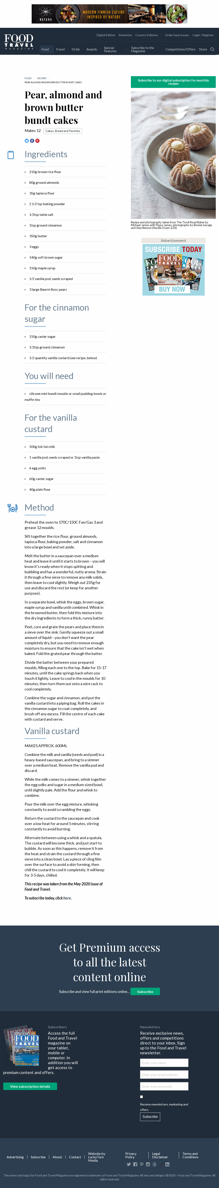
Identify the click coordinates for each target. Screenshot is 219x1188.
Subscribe (145, 991)
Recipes (41, 78)
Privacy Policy (130, 1155)
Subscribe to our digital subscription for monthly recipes (173, 82)
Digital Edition (106, 35)
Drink (76, 49)
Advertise (125, 35)
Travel (60, 49)
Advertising (15, 1157)
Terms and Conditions (190, 1155)
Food (45, 49)
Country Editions (146, 35)
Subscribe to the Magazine (142, 49)
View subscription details (30, 1086)
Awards (91, 49)
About (57, 1157)
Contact (75, 1157)
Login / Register (203, 35)
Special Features (110, 49)
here (67, 898)
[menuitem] (106, 35)
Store (203, 49)
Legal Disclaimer (160, 1155)
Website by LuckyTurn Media (96, 1157)
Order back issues (177, 35)
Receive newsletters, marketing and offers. (164, 1106)
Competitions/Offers (181, 49)
